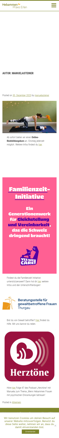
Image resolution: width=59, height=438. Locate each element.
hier (40, 144)
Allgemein (16, 402)
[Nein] (55, 425)
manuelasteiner (42, 95)
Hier (38, 320)
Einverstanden (30, 432)
